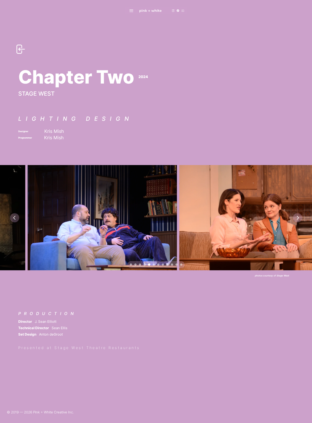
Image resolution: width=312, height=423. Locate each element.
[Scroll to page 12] (182, 264)
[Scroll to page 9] (167, 264)
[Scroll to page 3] (140, 264)
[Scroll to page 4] (144, 264)
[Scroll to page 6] (153, 264)
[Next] (297, 217)
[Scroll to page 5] (149, 264)
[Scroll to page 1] (130, 264)
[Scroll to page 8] (163, 264)
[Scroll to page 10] (172, 264)
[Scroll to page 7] (158, 264)
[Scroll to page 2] (135, 264)
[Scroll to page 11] (176, 264)
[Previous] (14, 217)
